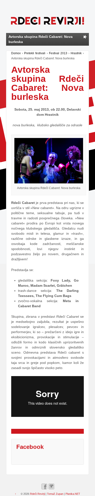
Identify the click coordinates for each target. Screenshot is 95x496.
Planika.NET (73, 493)
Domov (16, 53)
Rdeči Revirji (37, 493)
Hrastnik (76, 53)
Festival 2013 (58, 53)
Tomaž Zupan (55, 493)
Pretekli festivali (34, 53)
